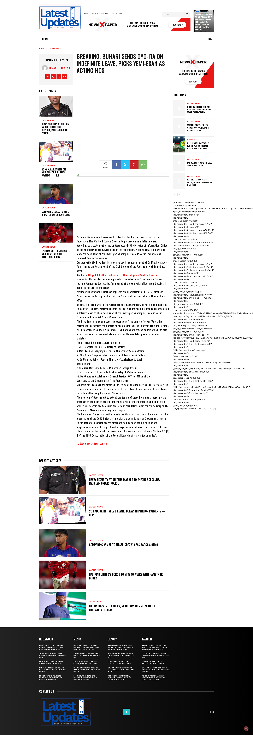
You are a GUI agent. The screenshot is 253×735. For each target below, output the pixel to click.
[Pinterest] (134, 164)
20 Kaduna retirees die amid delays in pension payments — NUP (54, 172)
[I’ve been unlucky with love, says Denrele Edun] (179, 163)
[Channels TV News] (45, 68)
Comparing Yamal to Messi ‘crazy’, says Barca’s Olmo (56, 213)
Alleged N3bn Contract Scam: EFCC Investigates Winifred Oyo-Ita (122, 275)
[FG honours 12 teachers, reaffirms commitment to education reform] (62, 606)
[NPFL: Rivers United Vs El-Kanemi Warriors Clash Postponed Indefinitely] (179, 144)
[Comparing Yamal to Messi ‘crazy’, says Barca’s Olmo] (56, 194)
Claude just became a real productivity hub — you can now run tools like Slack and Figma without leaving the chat (203, 22)
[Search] (187, 14)
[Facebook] (47, 76)
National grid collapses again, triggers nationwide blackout (199, 182)
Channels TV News (59, 68)
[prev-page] (174, 194)
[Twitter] (59, 76)
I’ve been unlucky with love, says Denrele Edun (199, 164)
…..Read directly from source (92, 443)
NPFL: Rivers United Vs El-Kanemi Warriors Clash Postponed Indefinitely (198, 146)
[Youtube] (64, 76)
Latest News (55, 48)
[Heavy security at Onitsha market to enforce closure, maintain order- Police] (56, 106)
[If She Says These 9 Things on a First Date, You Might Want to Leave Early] (179, 108)
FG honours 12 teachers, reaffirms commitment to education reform (122, 608)
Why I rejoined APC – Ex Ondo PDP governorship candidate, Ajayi (198, 127)
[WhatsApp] (143, 164)
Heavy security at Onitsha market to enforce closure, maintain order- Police (56, 128)
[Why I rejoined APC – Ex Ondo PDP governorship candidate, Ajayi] (179, 126)
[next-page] (179, 194)
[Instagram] (53, 76)
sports (191, 140)
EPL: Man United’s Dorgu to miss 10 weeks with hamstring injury (56, 254)
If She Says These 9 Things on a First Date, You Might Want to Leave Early (199, 109)
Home (41, 48)
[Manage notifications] (246, 728)
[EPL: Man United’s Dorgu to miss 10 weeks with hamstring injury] (56, 233)
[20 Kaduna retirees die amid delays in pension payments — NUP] (56, 151)
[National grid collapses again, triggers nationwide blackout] (179, 181)
